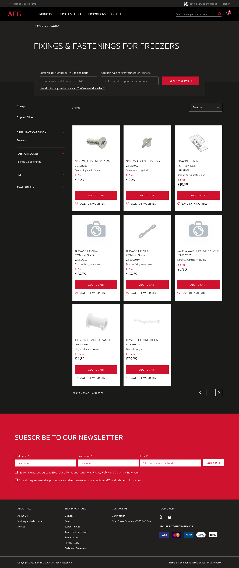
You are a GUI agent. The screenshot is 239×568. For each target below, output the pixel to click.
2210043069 (133, 259)
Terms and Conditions (79, 472)
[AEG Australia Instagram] (172, 518)
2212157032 (81, 259)
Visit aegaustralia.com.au (30, 521)
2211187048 (183, 170)
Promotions (97, 14)
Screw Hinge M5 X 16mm (92, 161)
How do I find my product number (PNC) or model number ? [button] (72, 88)
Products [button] (45, 14)
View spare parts (181, 80)
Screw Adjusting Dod (143, 161)
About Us (22, 515)
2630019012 (81, 344)
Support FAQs (72, 526)
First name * (22, 456)
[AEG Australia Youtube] (163, 518)
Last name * (85, 456)
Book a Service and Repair (203, 3)
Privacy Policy (101, 472)
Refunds (69, 521)
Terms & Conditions (179, 562)
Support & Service (70, 14)
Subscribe (213, 463)
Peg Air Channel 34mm (92, 340)
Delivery (69, 515)
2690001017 (184, 255)
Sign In (226, 3)
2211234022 (132, 165)
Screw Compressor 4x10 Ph (198, 250)
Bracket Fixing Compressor (86, 252)
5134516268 (81, 165)
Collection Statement (127, 472)
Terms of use (71, 537)
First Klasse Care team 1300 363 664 (131, 521)
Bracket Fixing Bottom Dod (189, 163)
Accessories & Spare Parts (22, 3)
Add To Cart (96, 195)
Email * (144, 456)
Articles (117, 14)
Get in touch (118, 515)
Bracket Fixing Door (142, 340)
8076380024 (133, 344)
